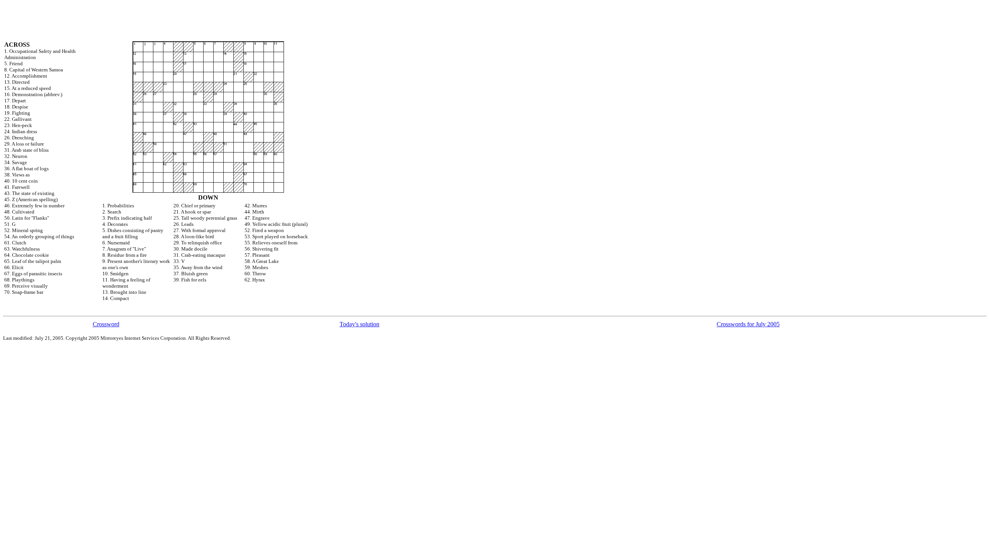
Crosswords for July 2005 (748, 324)
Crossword (106, 324)
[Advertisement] (93, 14)
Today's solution (359, 324)
